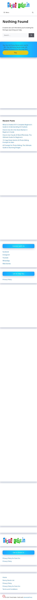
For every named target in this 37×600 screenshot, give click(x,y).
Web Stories (7, 264)
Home (5, 577)
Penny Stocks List (8, 580)
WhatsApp (6, 261)
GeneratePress (28, 597)
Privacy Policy (7, 279)
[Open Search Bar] (32, 12)
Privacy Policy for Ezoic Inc (11, 558)
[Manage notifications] (3, 596)
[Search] (31, 35)
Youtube (5, 258)
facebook (6, 252)
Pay (15, 53)
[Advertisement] (18, 84)
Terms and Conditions (10, 589)
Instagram (6, 255)
